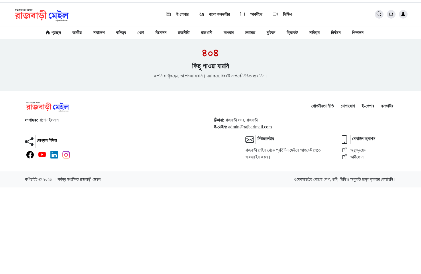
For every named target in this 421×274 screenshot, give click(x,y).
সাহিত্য (314, 32)
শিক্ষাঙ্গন (357, 32)
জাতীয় (77, 32)
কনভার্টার (387, 105)
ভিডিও (287, 14)
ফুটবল (271, 32)
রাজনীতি (184, 32)
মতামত (250, 32)
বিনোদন (161, 32)
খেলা (140, 32)
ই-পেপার (181, 14)
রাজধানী (206, 32)
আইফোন (356, 156)
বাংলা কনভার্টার (219, 14)
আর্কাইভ (255, 14)
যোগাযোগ (348, 105)
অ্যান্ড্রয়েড (357, 150)
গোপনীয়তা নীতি (322, 105)
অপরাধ (229, 32)
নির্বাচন (336, 32)
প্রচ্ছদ (55, 32)
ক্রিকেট (292, 32)
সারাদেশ (99, 32)
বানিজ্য (121, 32)
